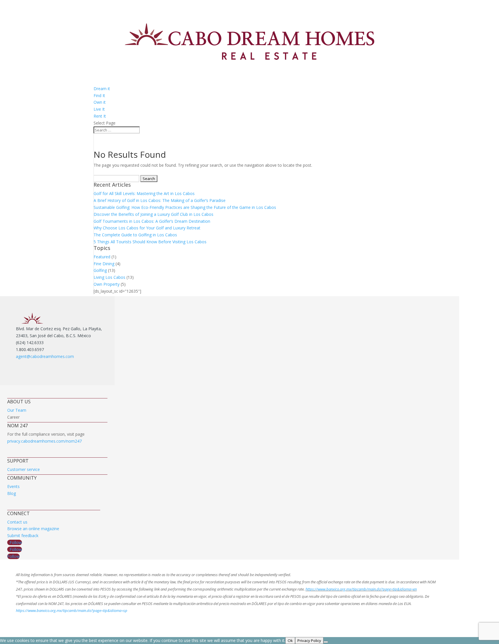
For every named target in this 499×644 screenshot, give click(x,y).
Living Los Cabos (109, 277)
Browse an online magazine (33, 528)
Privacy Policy (309, 640)
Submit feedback (22, 535)
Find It (99, 95)
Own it (100, 102)
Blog (11, 493)
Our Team (16, 410)
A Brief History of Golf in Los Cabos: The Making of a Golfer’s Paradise (160, 200)
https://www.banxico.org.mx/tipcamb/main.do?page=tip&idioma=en (361, 589)
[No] (325, 642)
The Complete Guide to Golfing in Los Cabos (135, 234)
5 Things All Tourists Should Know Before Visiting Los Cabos (150, 241)
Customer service (23, 469)
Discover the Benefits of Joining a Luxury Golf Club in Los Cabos (153, 214)
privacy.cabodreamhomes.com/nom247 (44, 441)
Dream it (102, 88)
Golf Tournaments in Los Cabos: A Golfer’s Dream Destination (152, 221)
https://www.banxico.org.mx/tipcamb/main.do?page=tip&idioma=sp (71, 610)
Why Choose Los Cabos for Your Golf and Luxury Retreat (147, 228)
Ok (290, 640)
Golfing (100, 270)
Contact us (17, 522)
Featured (102, 256)
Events (13, 486)
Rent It (100, 116)
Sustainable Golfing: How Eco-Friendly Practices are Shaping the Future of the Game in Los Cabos (185, 207)
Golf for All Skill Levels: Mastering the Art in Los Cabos (144, 193)
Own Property (107, 284)
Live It (99, 109)
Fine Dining (104, 263)
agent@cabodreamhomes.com (45, 356)
